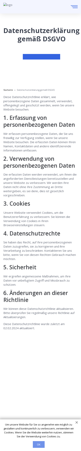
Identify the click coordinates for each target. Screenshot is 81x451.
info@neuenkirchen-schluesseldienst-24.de (43, 370)
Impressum (11, 404)
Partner (8, 399)
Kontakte (9, 393)
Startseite (10, 382)
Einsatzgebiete (13, 388)
